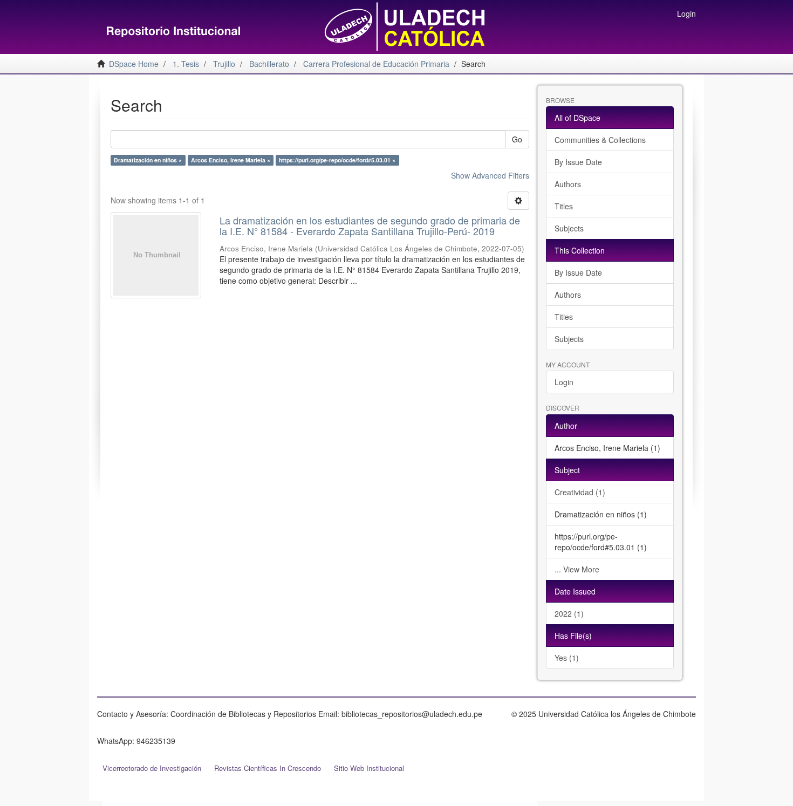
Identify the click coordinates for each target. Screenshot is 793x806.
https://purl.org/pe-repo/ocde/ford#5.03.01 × (337, 160)
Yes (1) (567, 657)
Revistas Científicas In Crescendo (267, 768)
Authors (568, 184)
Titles (564, 206)
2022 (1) (569, 613)
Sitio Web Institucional (369, 768)
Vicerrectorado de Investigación (151, 768)
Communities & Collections (600, 139)
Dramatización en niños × (148, 160)
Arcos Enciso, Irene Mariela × (230, 160)
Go (517, 139)
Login (564, 382)
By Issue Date (578, 161)
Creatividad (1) (580, 492)
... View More (577, 569)
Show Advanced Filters (490, 175)
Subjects (569, 228)
